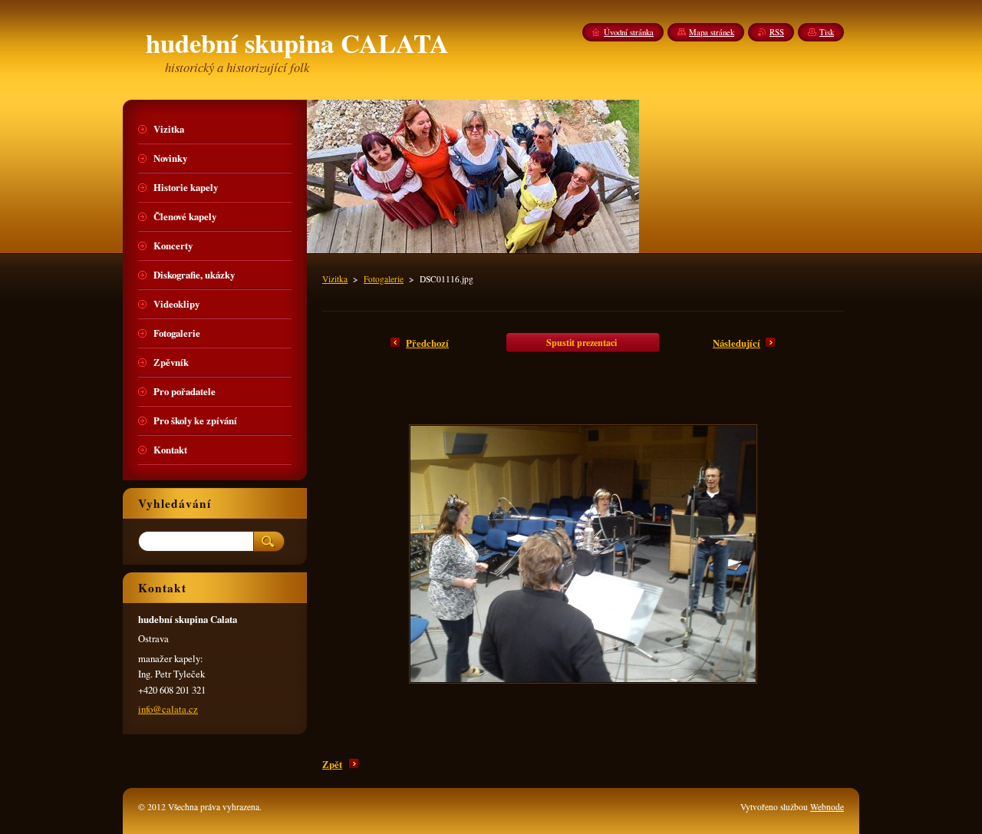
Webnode (827, 807)
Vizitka (335, 279)
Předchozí (427, 343)
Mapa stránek (711, 32)
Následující (736, 343)
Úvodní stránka (629, 32)
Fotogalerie (384, 279)
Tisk (826, 32)
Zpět (332, 764)
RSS (776, 32)
